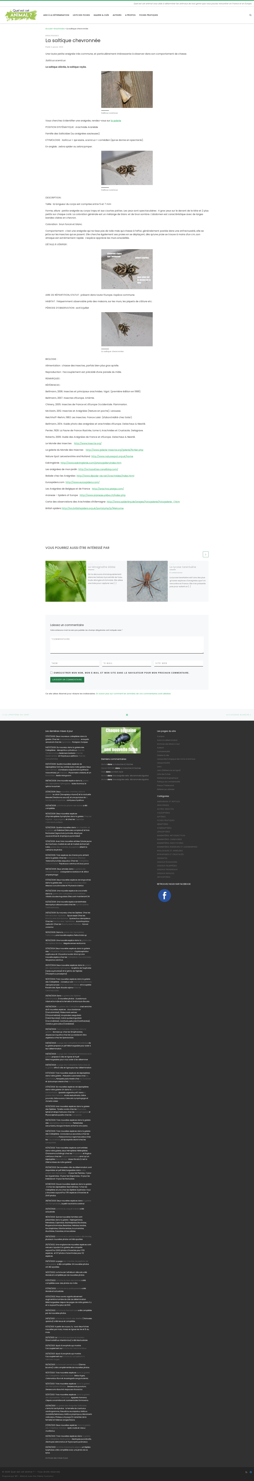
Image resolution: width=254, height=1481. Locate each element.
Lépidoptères (163, 832)
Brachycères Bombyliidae (56, 918)
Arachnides (59, 28)
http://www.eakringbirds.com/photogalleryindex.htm (91, 463)
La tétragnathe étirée (101, 567)
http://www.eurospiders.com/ (83, 482)
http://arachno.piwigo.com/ (108, 488)
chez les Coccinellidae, (70, 985)
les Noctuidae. (75, 1081)
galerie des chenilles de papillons (64, 847)
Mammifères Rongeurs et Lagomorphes (177, 847)
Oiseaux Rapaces (165, 873)
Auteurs (160, 748)
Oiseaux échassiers (167, 862)
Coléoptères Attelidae (76, 858)
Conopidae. (77, 1115)
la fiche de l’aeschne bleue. (75, 1348)
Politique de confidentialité (168, 782)
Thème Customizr (45, 1476)
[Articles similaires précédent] (199, 554)
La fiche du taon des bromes (68, 1280)
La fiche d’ (68, 1447)
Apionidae (66, 742)
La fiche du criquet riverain (67, 1209)
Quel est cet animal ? (23, 1471)
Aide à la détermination (167, 740)
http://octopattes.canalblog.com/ (98, 469)
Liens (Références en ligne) (169, 770)
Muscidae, (81, 1109)
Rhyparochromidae (70, 1156)
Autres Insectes (165, 809)
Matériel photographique (167, 778)
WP (16, 1476)
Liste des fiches (164, 774)
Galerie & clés (163, 755)
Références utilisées (165, 789)
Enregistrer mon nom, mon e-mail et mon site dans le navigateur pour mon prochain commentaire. (122, 673)
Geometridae (51, 770)
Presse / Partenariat (165, 785)
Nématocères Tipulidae (55, 915)
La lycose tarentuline (183, 567)
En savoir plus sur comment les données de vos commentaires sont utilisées (133, 693)
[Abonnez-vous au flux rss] (246, 1472)
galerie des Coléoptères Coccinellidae (68, 894)
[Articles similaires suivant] (206, 554)
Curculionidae (51, 1137)
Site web (161, 663)
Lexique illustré (163, 763)
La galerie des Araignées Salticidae (71, 1405)
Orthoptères (163, 877)
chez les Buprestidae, (82, 982)
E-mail (108, 663)
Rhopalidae (77, 1153)
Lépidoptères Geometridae (60, 1123)
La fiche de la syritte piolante (69, 1288)
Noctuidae (49, 775)
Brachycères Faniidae (71, 924)
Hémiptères (162, 824)
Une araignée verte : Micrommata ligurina (130, 776)
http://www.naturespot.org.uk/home (112, 456)
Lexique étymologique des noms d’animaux (176, 759)
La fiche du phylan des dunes (69, 805)
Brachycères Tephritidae (64, 921)
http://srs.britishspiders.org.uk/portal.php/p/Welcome (93, 508)
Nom (54, 663)
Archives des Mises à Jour (168, 744)
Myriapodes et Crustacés (170, 854)
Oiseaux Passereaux (167, 869)
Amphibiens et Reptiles (168, 801)
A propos (160, 736)
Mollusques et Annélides (170, 851)
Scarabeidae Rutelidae (69, 739)
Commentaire (60, 639)
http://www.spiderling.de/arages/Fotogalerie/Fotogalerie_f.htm (143, 501)
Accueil (48, 28)
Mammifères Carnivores (169, 839)
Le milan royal (117, 772)
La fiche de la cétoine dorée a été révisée (73, 1236)
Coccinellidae (54, 1139)
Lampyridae (50, 1142)
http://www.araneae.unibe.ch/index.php (103, 495)
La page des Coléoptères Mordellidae (72, 1043)
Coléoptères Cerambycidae (74, 883)
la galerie (116, 120)
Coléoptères (163, 813)
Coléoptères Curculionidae (79, 957)
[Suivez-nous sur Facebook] (251, 1472)
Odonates (162, 858)
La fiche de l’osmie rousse (67, 1364)
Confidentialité (163, 751)
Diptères (161, 817)
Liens (159, 767)
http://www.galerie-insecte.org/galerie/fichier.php (114, 450)
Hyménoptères (164, 828)
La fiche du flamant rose (66, 1310)
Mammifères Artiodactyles (171, 835)
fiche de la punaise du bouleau (70, 1337)
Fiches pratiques (166, 820)
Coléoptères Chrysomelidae (61, 951)
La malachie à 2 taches (122, 764)
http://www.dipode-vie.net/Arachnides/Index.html (105, 475)
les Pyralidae (85, 1079)
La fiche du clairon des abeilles (68, 1318)
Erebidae (63, 773)
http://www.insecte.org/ (88, 443)
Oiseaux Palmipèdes (167, 866)
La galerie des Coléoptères (67, 1006)
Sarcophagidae (81, 1112)
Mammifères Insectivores (170, 843)
